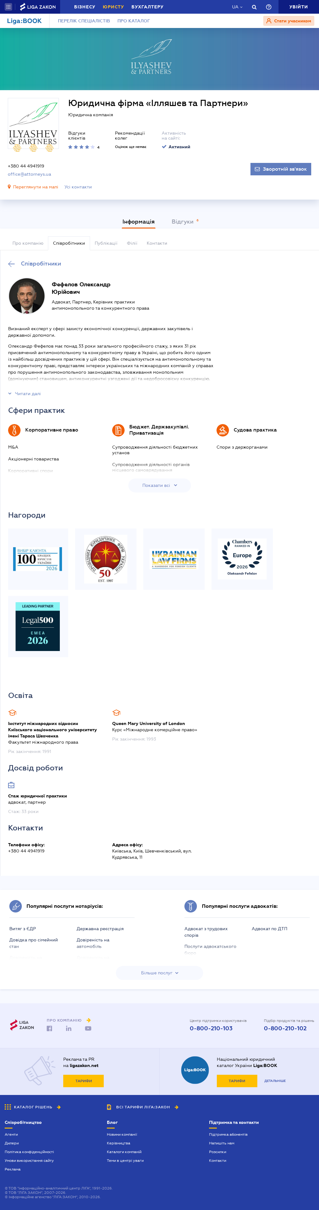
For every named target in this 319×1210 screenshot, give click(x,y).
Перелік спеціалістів (84, 20)
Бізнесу (84, 6)
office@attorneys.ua (29, 174)
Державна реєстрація (100, 928)
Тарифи (83, 1081)
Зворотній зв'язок (285, 169)
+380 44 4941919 (26, 166)
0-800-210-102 (285, 1028)
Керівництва (118, 1143)
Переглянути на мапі (35, 186)
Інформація (138, 222)
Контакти (217, 1160)
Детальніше (275, 1081)
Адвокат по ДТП (269, 928)
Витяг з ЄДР (22, 928)
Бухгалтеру (147, 6)
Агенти (11, 1134)
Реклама (13, 1169)
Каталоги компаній (124, 1152)
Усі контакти (78, 186)
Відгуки (183, 222)
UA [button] (235, 6)
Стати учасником (292, 20)
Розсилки (217, 1152)
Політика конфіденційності (29, 1152)
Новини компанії (122, 1134)
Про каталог (133, 20)
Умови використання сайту (29, 1160)
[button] (8, 7)
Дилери (12, 1143)
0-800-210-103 (211, 1028)
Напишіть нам (221, 1143)
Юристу (113, 6)
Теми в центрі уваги (125, 1160)
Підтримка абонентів (228, 1134)
